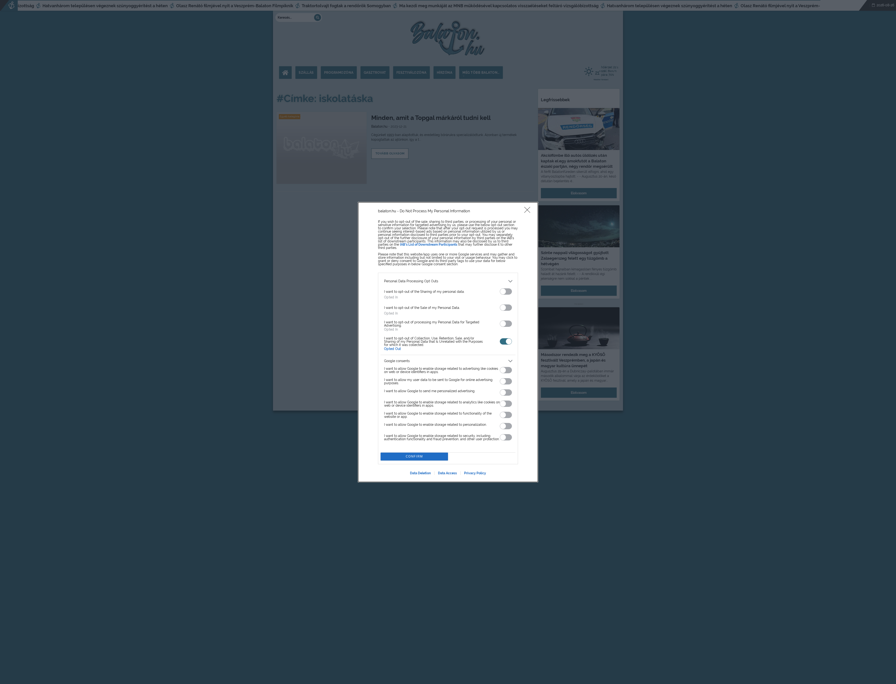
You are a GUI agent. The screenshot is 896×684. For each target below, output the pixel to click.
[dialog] (448, 342)
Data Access (447, 473)
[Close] (528, 211)
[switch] (506, 291)
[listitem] (448, 281)
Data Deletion (420, 473)
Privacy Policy (475, 473)
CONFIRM (414, 456)
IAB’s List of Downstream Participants (428, 244)
